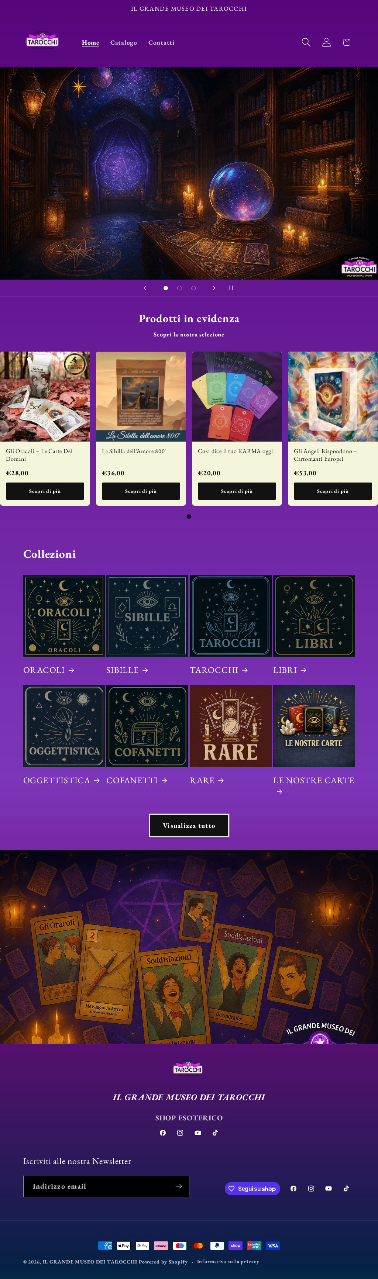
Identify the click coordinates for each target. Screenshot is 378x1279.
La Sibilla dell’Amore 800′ (134, 451)
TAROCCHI (214, 669)
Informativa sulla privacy (228, 1261)
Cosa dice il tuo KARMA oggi (235, 451)
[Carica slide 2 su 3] (180, 288)
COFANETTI (132, 780)
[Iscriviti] (179, 1186)
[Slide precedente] (145, 288)
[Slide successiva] (214, 288)
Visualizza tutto (189, 825)
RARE (202, 780)
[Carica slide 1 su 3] (166, 288)
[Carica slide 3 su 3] (193, 288)
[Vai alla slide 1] (189, 516)
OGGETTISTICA (56, 780)
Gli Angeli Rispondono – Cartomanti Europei (325, 455)
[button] (306, 42)
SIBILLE (122, 669)
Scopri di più (45, 491)
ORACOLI (44, 669)
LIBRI (285, 669)
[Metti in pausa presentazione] (233, 288)
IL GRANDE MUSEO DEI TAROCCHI (91, 1261)
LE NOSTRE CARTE (313, 780)
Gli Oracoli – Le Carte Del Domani (39, 455)
